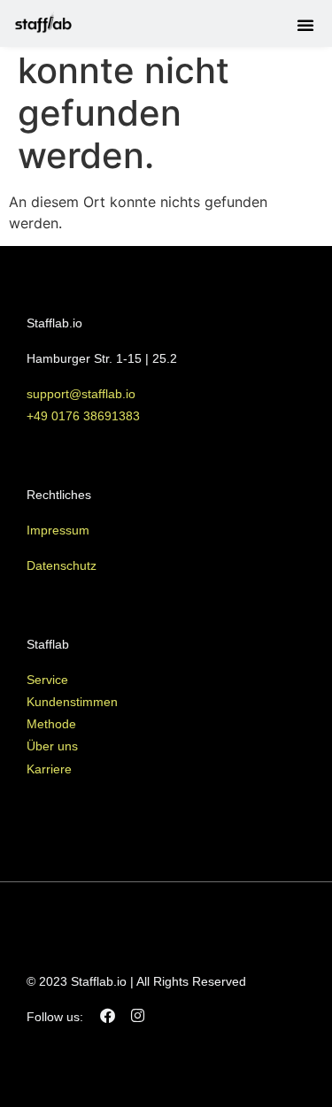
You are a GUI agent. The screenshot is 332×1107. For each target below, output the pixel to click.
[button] (305, 25)
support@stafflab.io (83, 394)
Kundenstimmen (72, 702)
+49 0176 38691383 (83, 416)
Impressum (58, 530)
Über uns (52, 746)
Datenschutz (62, 565)
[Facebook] (107, 1016)
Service (47, 680)
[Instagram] (137, 1016)
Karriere (49, 769)
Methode (51, 724)
